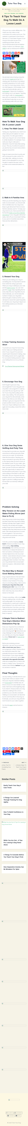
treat (9, 290)
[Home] (2, 9)
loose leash (5, 91)
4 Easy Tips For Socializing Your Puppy (6, 766)
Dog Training (20, 13)
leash (11, 705)
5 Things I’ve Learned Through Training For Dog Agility (13, 800)
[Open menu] (24, 3)
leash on (12, 79)
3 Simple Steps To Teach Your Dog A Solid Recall (21, 766)
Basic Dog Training (9, 13)
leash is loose (11, 288)
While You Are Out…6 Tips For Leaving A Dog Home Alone (13, 843)
